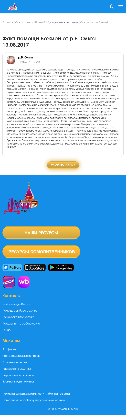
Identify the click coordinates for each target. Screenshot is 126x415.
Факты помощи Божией (30, 22)
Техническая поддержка (18, 317)
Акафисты (9, 349)
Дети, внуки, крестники (63, 22)
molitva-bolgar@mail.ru (17, 304)
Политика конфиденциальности (23, 394)
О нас (6, 330)
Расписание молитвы (16, 369)
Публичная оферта (57, 394)
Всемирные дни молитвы (18, 381)
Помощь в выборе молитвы (20, 310)
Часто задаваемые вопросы (21, 356)
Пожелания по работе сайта (21, 323)
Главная (7, 22)
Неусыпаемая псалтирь (18, 375)
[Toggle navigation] (121, 7)
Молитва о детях (63, 165)
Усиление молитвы (14, 362)
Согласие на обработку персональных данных (33, 400)
